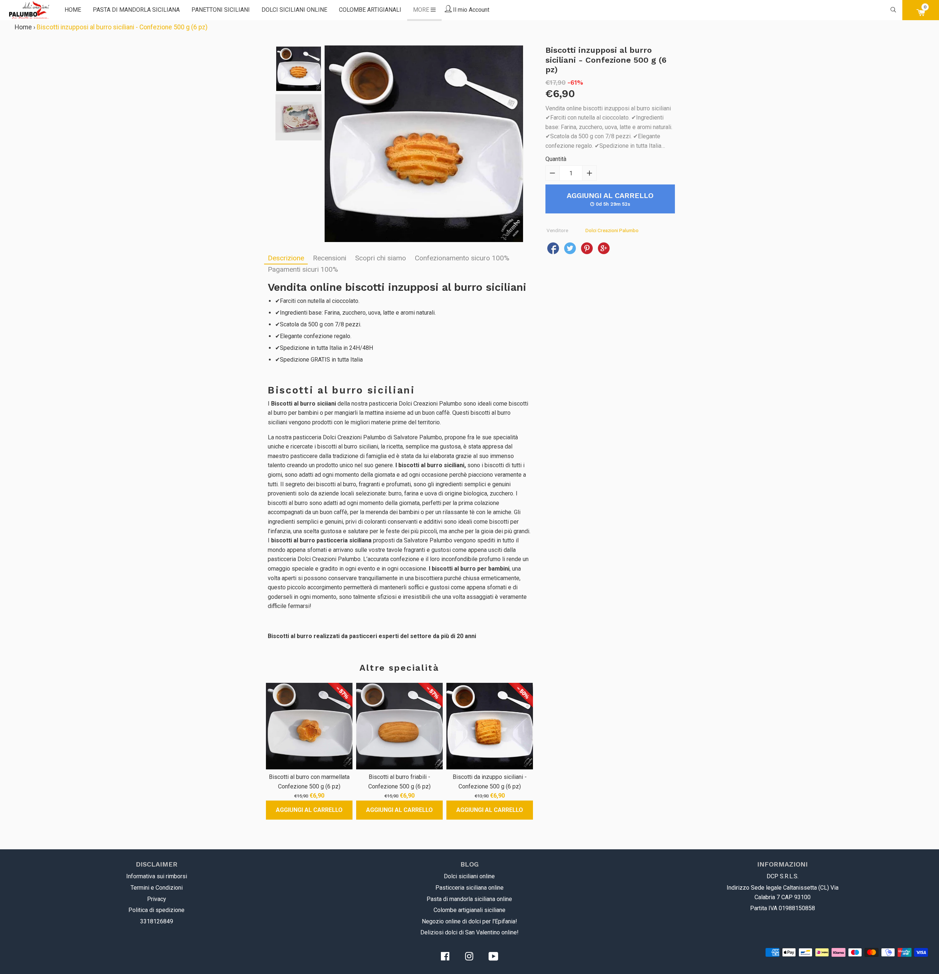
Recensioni (329, 258)
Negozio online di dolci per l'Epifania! (469, 921)
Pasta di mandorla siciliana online (469, 899)
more (422, 9)
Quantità (555, 158)
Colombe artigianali (370, 9)
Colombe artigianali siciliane (469, 910)
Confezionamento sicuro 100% (462, 258)
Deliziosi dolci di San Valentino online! (469, 932)
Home (73, 9)
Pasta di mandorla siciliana (136, 9)
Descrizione (286, 258)
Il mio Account (470, 9)
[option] (298, 68)
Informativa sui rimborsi (156, 876)
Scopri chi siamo (380, 258)
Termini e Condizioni (157, 887)
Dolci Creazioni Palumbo (612, 230)
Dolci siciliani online (294, 9)
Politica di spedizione (156, 910)
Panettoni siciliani (220, 9)
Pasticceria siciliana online (469, 887)
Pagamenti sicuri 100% (303, 269)
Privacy (156, 899)
